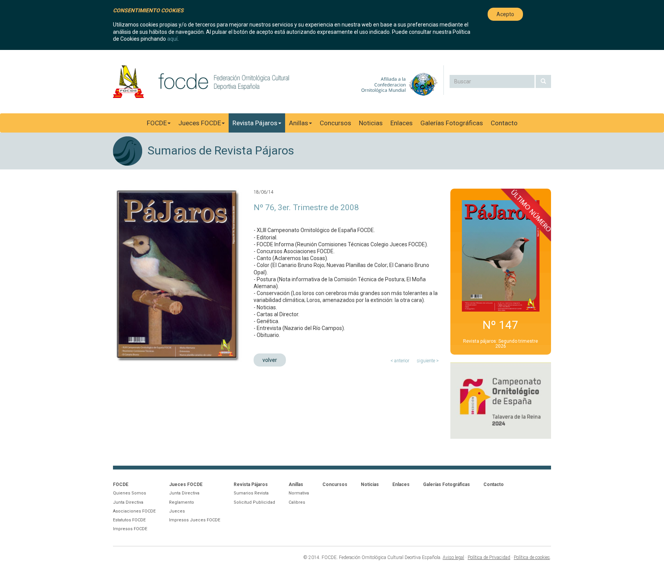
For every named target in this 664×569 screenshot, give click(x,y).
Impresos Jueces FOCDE (194, 520)
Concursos (335, 123)
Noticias (371, 123)
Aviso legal (453, 557)
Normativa (299, 493)
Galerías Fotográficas (451, 123)
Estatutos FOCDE (129, 520)
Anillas (298, 123)
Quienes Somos (129, 493)
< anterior (399, 360)
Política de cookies (532, 557)
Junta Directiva (128, 502)
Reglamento (181, 502)
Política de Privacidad (489, 557)
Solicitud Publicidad (254, 502)
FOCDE (157, 123)
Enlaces (401, 123)
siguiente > (428, 360)
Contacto (504, 123)
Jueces (177, 511)
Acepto (505, 14)
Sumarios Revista (251, 493)
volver (269, 360)
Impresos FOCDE (130, 528)
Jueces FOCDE (199, 123)
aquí (172, 39)
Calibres (297, 502)
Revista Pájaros (254, 123)
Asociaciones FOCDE (134, 511)
